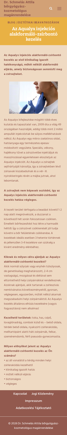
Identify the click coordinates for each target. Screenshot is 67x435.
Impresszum (33, 400)
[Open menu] (59, 8)
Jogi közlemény (43, 393)
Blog (11, 22)
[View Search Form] (51, 9)
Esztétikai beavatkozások (38, 22)
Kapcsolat (20, 393)
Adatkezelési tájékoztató (33, 408)
